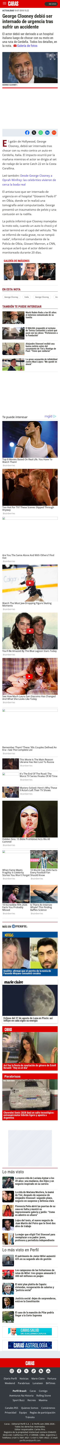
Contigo (43, 1391)
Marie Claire (38, 1378)
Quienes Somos (29, 1408)
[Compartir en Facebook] (27, 132)
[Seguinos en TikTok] (33, 1371)
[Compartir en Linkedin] (47, 132)
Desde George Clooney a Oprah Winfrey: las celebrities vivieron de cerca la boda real (29, 180)
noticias (30, 935)
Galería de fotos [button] (27, 46)
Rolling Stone (43, 1395)
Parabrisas (24, 1383)
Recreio (32, 1400)
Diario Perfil (10, 1378)
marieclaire (30, 982)
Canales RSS (11, 1408)
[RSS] (41, 1371)
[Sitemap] (48, 1371)
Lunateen (38, 1383)
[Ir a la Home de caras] (13, 5)
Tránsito (30, 1417)
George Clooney (11, 297)
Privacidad (10, 1412)
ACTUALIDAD (8, 10)
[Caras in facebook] (19, 1371)
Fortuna (51, 1378)
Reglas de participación (42, 1412)
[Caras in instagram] (12, 1371)
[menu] (4, 4)
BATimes (50, 1383)
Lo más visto (13, 1171)
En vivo (52, 4)
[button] (30, 70)
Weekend (10, 1383)
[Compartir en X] (34, 132)
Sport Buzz (19, 1400)
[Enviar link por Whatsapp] (40, 132)
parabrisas (30, 1077)
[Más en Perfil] (19, 927)
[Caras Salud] (30, 1334)
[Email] (54, 132)
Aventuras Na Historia (21, 1395)
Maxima (43, 1400)
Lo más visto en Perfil (20, 1249)
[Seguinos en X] (26, 1371)
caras (30, 1030)
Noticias (24, 1378)
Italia (26, 297)
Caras (33, 1391)
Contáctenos (48, 1408)
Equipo (23, 1412)
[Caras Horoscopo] (30, 1347)
